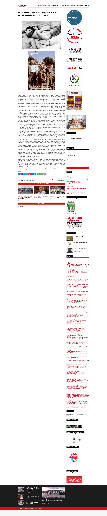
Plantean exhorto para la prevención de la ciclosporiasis (41, 195)
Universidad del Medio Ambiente (73, 181)
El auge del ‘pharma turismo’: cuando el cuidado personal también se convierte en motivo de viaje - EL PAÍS (77, 298)
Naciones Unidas (70, 186)
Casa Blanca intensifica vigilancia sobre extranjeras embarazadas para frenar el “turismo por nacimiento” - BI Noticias (77, 304)
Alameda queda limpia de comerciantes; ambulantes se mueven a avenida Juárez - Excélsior (78, 265)
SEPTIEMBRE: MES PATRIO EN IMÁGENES (80, 249)
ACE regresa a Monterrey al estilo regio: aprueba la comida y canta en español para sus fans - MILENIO (77, 402)
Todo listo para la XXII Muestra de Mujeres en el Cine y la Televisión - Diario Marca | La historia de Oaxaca (77, 347)
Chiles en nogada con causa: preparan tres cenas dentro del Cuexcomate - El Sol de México (76, 295)
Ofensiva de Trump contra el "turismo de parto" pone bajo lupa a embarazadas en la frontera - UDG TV (77, 301)
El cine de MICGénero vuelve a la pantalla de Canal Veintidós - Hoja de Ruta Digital (77, 357)
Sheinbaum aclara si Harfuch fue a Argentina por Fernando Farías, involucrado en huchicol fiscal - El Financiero (77, 367)
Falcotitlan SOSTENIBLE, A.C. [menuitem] (68, 5)
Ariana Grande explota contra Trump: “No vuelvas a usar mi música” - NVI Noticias (77, 392)
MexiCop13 (69, 176)
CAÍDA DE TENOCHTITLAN (79, 236)
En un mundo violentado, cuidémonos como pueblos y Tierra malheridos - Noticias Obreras (77, 289)
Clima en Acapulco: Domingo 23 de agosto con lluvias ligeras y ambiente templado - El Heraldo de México (77, 385)
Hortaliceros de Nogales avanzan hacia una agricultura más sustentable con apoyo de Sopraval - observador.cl (77, 338)
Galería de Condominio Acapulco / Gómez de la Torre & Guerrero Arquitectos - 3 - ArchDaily (77, 381)
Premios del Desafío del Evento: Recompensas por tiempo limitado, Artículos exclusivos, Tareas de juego (77, 178)
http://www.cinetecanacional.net (51, 169)
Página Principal (21, 10)
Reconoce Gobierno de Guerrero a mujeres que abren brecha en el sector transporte (57, 196)
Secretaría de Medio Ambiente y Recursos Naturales (77, 192)
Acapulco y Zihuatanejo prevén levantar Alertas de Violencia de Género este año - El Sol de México (77, 378)
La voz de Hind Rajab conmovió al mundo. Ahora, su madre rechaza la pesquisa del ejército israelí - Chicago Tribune (77, 280)
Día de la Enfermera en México (80, 242)
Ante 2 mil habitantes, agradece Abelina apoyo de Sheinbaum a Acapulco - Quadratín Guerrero (76, 388)
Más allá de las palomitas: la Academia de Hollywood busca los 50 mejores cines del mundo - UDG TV (77, 287)
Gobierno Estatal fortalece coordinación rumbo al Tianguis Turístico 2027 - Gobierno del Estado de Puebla (76, 307)
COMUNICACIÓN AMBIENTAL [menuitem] (82, 5)
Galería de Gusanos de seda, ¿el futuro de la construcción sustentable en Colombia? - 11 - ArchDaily (76, 335)
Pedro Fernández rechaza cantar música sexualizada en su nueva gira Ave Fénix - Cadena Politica (78, 399)
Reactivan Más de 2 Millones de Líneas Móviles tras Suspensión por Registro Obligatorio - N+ (77, 370)
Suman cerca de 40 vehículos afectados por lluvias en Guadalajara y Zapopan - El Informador (77, 318)
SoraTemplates (25, 508)
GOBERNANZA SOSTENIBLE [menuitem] (54, 5)
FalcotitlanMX (22, 18)
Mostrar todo (69, 193)
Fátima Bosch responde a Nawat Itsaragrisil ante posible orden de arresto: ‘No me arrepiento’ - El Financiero (76, 321)
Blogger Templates (38, 508)
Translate (71, 415)
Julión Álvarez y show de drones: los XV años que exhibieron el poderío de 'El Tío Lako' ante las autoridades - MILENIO (76, 373)
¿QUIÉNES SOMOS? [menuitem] (42, 5)
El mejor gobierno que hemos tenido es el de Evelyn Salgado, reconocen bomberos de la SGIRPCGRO (25, 196)
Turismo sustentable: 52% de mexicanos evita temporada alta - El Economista (76, 332)
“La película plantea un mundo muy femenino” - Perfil (77, 291)
